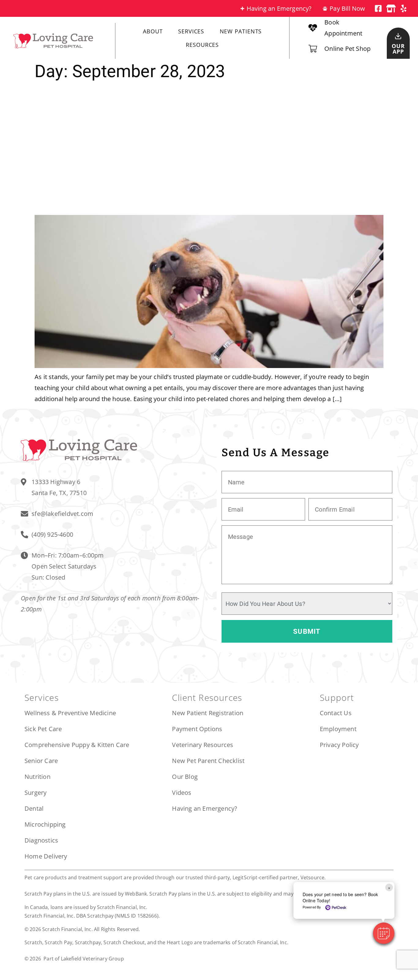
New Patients (241, 31)
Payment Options (197, 729)
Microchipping (45, 824)
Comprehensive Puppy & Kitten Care (76, 745)
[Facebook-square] (378, 8)
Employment (338, 729)
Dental (33, 808)
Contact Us (336, 713)
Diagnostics (41, 840)
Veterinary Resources (202, 745)
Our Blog (185, 776)
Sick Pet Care (43, 729)
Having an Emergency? (204, 808)
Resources (202, 44)
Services (191, 31)
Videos (181, 792)
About (153, 31)
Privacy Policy (339, 745)
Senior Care (41, 761)
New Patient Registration (207, 713)
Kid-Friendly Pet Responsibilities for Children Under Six (191, 148)
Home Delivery (45, 856)
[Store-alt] (391, 8)
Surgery (35, 792)
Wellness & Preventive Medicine (70, 713)
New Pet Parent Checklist (208, 761)
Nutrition (37, 776)
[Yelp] (403, 8)
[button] (383, 933)
